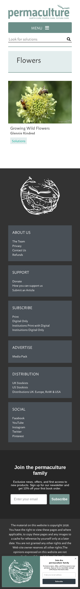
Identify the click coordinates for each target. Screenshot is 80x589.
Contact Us (19, 250)
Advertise (22, 347)
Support (20, 272)
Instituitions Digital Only (28, 329)
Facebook (18, 418)
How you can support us (27, 285)
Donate (17, 281)
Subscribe (22, 307)
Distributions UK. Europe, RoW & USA (36, 391)
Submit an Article (23, 290)
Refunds (17, 254)
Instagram (18, 427)
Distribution (25, 374)
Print (15, 316)
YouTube (18, 422)
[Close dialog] (75, 558)
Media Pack (19, 356)
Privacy (17, 245)
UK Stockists (20, 382)
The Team (18, 241)
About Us (21, 232)
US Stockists (20, 387)
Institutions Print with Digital (31, 325)
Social (18, 409)
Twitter (17, 431)
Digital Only (20, 320)
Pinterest (18, 435)
